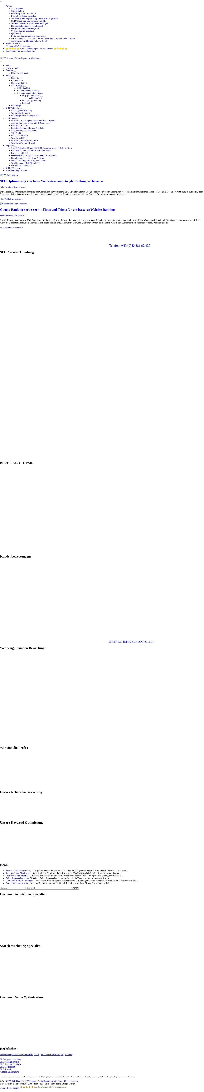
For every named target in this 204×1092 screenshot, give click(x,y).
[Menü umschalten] (13, 6)
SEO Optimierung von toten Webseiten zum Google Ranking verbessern (51, 181)
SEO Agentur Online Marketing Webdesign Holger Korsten (51, 1081)
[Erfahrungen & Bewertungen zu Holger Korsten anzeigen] (21, 602)
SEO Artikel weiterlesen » (11, 199)
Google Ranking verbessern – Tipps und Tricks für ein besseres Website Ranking (57, 209)
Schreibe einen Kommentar (12, 187)
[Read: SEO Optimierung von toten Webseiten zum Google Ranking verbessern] (9, 175)
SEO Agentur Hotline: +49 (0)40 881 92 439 (19, 56)
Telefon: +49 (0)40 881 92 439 (129, 245)
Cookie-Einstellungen (9, 1088)
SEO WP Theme (14, 1081)
